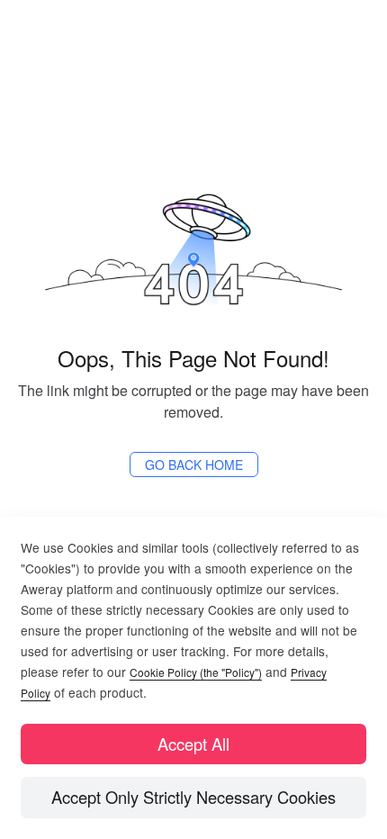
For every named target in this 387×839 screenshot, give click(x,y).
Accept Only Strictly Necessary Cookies (193, 796)
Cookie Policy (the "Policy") (196, 672)
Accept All (194, 743)
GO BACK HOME (194, 465)
